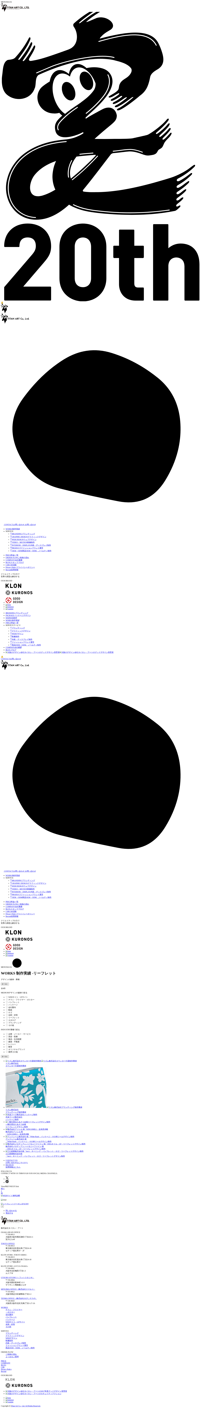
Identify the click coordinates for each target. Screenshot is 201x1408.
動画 (10, 1010)
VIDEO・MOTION (22, 542)
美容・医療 (13, 1037)
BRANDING (22, 534)
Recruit (12, 570)
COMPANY (14, 560)
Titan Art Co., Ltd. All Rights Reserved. (26, 1406)
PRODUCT (26, 548)
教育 (10, 1047)
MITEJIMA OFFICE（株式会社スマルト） (18, 1289)
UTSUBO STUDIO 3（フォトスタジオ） (17, 1278)
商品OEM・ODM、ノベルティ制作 (20, 1348)
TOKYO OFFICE (8, 1244)
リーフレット (14, 1018)
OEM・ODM (30, 551)
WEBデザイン (11, 1338)
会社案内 (12, 1007)
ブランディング (14, 1023)
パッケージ (13, 1005)
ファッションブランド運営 (17, 1345)
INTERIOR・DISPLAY (30, 545)
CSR (11, 565)
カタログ (12, 1020)
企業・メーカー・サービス (19, 1034)
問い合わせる (11, 1211)
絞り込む (5, 984)
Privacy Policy (20, 567)
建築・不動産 (14, 1042)
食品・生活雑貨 (14, 1039)
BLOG (15, 562)
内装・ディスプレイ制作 (16, 1343)
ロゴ (10, 1012)
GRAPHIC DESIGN (28, 537)
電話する (9, 1213)
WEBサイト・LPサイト (18, 997)
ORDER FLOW (17, 558)
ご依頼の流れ (11, 1354)
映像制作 (9, 1341)
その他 (11, 1025)
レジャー (12, 1044)
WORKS (13, 529)
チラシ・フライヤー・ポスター (21, 1000)
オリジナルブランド (16, 1049)
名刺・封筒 (13, 1015)
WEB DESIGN (23, 539)
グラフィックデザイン (15, 1336)
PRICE (12, 555)
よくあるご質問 (12, 1357)
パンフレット (14, 1002)
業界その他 (13, 1052)
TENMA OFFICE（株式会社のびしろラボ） (19, 1298)
